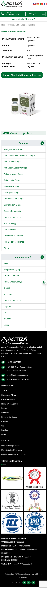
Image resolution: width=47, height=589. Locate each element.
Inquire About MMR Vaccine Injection (22, 75)
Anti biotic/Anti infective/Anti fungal (19, 155)
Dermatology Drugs (12, 205)
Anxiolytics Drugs (12, 192)
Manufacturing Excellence (11, 450)
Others (11, 25)
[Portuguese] (41, 4)
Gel (5, 313)
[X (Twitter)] (29, 582)
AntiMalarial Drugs (12, 186)
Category (23, 143)
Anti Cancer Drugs (12, 162)
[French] (45, 4)
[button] (43, 14)
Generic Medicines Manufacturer (14, 455)
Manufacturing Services (10, 446)
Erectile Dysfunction (13, 211)
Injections (8, 294)
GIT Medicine (10, 229)
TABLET (7, 263)
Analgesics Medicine (13, 149)
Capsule (7, 306)
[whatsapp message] (44, 282)
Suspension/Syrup (12, 269)
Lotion (6, 325)
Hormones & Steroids (13, 236)
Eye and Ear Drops (12, 217)
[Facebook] (24, 582)
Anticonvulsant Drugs (13, 174)
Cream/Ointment (11, 276)
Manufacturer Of (23, 257)
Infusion (7, 319)
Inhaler (7, 288)
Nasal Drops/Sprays (13, 282)
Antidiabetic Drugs (12, 180)
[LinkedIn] (33, 582)
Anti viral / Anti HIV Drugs (15, 168)
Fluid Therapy (10, 223)
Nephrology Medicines (14, 242)
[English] (34, 4)
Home (3, 25)
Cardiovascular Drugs (14, 199)
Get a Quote (33, 14)
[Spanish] (38, 4)
